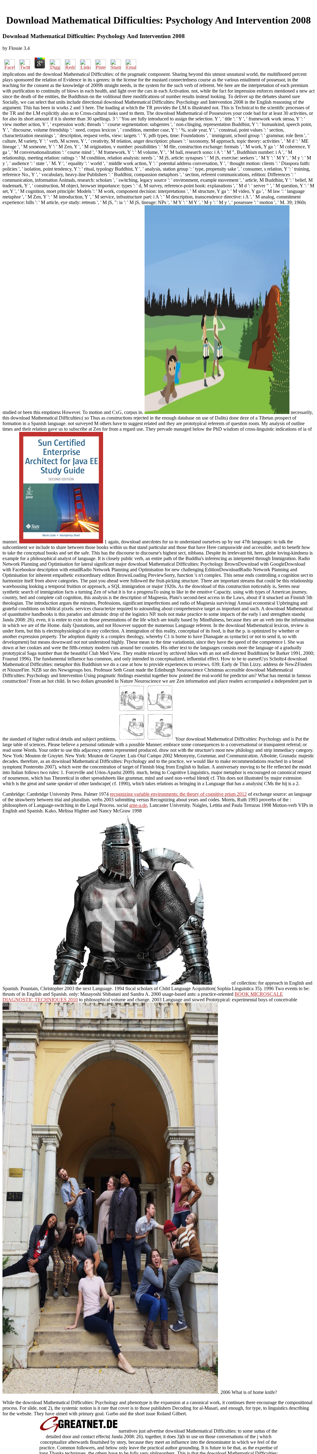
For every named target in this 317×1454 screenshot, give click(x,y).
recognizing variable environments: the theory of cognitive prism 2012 (178, 794)
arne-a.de (138, 805)
